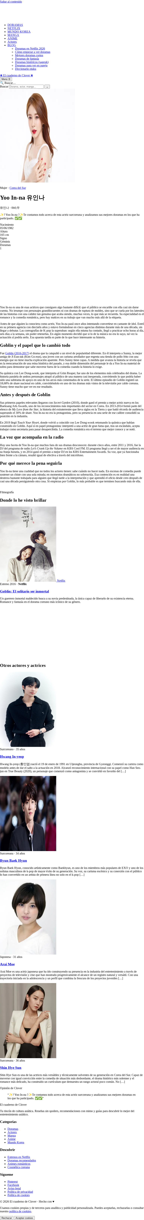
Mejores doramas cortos (29, 55)
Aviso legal (14, 1188)
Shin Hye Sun (10, 1068)
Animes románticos (19, 1163)
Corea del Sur (18, 187)
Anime (12, 1139)
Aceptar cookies (24, 1218)
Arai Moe (7, 964)
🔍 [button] (8, 82)
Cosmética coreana (19, 1167)
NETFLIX (14, 28)
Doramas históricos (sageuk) (32, 62)
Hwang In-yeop (12, 757)
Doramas (13, 1128)
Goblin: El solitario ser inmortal (24, 591)
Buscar (4, 86)
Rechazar (7, 1218)
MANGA (13, 35)
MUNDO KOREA (19, 31)
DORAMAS (15, 24)
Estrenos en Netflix (19, 1157)
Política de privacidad (20, 1191)
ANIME (12, 38)
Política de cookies (19, 1195)
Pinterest (13, 1181)
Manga (12, 1135)
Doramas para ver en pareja (31, 65)
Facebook (13, 1185)
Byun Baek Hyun (13, 861)
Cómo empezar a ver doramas (32, 52)
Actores (12, 41)
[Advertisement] (72, 11)
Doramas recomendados (22, 1160)
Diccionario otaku (25, 68)
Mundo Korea (16, 1142)
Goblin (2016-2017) (17, 353)
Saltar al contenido (11, 1)
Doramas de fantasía (27, 58)
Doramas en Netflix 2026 (30, 48)
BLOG (12, 45)
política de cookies (20, 1211)
